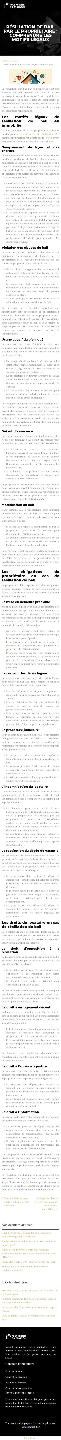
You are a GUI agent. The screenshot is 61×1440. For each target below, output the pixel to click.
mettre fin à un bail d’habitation (35, 134)
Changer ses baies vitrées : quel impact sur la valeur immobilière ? (46, 1204)
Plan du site (30, 1438)
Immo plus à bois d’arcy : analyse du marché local (28, 1261)
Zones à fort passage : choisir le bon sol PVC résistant (16, 1202)
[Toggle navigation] (55, 5)
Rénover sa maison (12, 61)
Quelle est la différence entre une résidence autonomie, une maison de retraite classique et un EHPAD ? (29, 1253)
